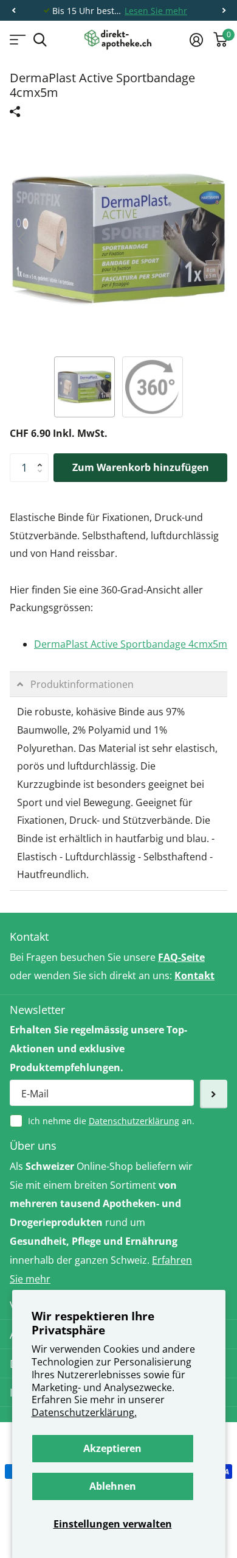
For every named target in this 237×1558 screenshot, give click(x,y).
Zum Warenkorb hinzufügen (140, 467)
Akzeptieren (112, 1448)
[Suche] (39, 40)
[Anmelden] (196, 39)
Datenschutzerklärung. (84, 1412)
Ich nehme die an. (111, 1121)
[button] (13, 10)
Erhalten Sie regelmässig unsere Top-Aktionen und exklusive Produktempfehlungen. (98, 1048)
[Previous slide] (22, 239)
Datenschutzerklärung (134, 1121)
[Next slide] (215, 239)
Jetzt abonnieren (213, 1094)
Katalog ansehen (17, 40)
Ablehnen (112, 1486)
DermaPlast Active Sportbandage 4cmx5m (130, 644)
